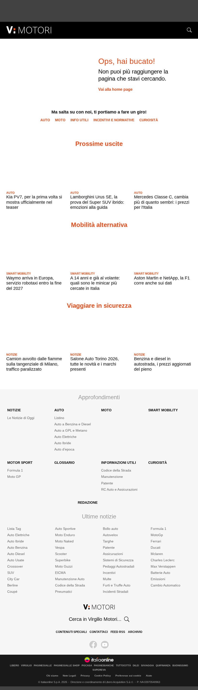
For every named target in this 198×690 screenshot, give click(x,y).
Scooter (61, 554)
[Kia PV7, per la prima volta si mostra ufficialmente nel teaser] (35, 170)
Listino (59, 418)
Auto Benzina (17, 547)
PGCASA (87, 665)
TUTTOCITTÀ (123, 665)
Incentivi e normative (113, 120)
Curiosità (148, 120)
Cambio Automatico (165, 585)
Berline (12, 585)
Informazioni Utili (118, 463)
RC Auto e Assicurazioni (119, 489)
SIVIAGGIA (147, 665)
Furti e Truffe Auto (116, 585)
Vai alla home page (115, 89)
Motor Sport (20, 463)
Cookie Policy (102, 675)
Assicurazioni (113, 554)
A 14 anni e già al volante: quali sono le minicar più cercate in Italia (95, 283)
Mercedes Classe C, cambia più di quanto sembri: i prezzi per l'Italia (161, 202)
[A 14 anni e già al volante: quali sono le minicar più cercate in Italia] (99, 251)
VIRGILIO (26, 665)
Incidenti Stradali (115, 591)
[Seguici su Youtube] (105, 645)
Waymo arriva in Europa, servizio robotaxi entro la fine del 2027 (34, 283)
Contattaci (99, 632)
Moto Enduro (65, 535)
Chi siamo (52, 675)
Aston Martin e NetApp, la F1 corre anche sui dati (162, 281)
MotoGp (157, 535)
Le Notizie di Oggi (20, 418)
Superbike (63, 560)
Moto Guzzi (63, 566)
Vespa (59, 547)
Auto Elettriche (65, 437)
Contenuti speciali (71, 632)
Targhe (108, 541)
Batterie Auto (160, 573)
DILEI (136, 665)
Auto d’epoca (64, 449)
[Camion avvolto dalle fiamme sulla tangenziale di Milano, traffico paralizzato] (35, 332)
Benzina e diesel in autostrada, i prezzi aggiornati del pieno (162, 364)
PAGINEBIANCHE (104, 665)
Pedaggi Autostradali (118, 566)
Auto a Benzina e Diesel (72, 424)
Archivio (135, 632)
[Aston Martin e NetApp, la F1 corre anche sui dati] (163, 251)
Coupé (12, 591)
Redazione (88, 502)
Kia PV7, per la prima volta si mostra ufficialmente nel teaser (34, 202)
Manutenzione (112, 477)
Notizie (11, 354)
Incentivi (109, 573)
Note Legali (69, 675)
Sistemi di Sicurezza (118, 560)
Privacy (85, 675)
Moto (60, 120)
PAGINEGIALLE (43, 665)
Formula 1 (15, 470)
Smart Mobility (18, 273)
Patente (107, 483)
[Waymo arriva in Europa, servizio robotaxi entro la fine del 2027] (35, 251)
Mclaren (157, 554)
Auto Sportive (65, 529)
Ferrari (156, 541)
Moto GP (14, 477)
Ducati (155, 547)
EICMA (60, 573)
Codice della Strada (116, 470)
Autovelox (110, 535)
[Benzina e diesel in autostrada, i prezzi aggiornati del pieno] (163, 332)
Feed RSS (118, 632)
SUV (10, 573)
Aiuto (149, 675)
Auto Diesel (16, 554)
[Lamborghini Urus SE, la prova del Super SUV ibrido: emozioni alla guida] (99, 170)
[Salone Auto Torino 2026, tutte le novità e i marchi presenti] (99, 332)
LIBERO (14, 665)
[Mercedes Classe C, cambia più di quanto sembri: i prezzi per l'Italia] (163, 170)
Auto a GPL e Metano (70, 430)
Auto (45, 120)
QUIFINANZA (163, 665)
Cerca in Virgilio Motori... (95, 619)
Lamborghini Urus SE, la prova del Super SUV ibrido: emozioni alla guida (97, 202)
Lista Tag (14, 529)
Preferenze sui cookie (128, 675)
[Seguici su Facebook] (93, 645)
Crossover (15, 566)
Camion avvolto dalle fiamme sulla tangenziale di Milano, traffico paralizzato (34, 364)
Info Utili (79, 120)
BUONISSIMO (180, 665)
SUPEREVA (99, 670)
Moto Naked (64, 541)
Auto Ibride (62, 443)
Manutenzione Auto (70, 579)
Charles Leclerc (163, 560)
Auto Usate (15, 560)
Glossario (64, 463)
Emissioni (158, 579)
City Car (13, 579)
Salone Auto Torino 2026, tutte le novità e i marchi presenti (94, 364)
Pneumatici (63, 591)
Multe (107, 579)
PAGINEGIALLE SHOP (67, 665)
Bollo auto (110, 529)
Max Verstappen (163, 566)
